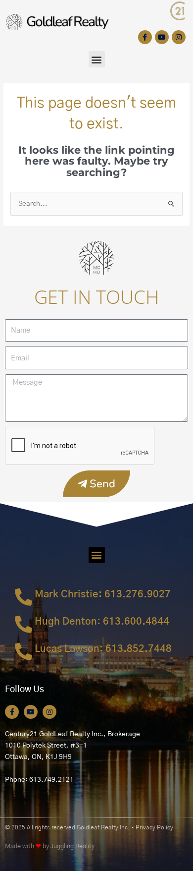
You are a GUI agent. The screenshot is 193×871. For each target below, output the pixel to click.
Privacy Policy (154, 827)
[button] (97, 59)
